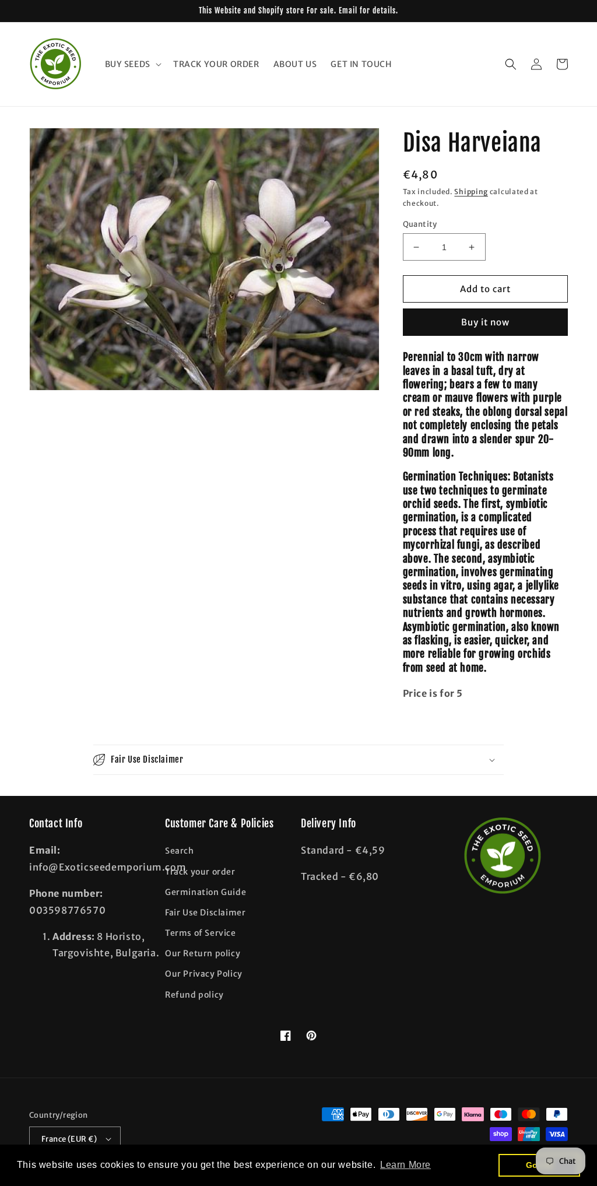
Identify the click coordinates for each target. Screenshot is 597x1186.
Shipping (471, 191)
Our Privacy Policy (204, 974)
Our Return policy (202, 953)
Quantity (420, 224)
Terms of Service (200, 933)
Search (179, 850)
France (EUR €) (69, 1139)
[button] (132, 64)
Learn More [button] (405, 1165)
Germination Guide (205, 892)
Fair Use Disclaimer (205, 912)
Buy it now (485, 322)
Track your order (200, 871)
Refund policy (194, 994)
